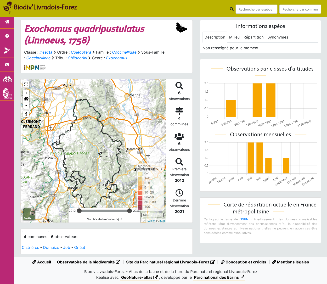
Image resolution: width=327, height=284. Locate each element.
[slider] (79, 210)
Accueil (43, 262)
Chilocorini (77, 58)
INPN (244, 219)
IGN (162, 220)
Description (214, 37)
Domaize (51, 247)
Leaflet (151, 220)
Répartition (253, 37)
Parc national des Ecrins (217, 277)
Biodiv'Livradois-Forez (45, 7)
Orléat (79, 247)
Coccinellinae (38, 58)
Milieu (234, 37)
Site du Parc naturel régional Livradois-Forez (168, 262)
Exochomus (116, 58)
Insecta (45, 52)
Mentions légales (292, 262)
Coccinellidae (124, 52)
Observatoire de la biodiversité (86, 262)
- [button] (26, 105)
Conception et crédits (245, 262)
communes (35, 236)
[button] (26, 99)
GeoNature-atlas (137, 277)
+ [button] (26, 92)
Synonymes (277, 37)
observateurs (64, 236)
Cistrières (30, 247)
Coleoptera (81, 52)
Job (66, 247)
